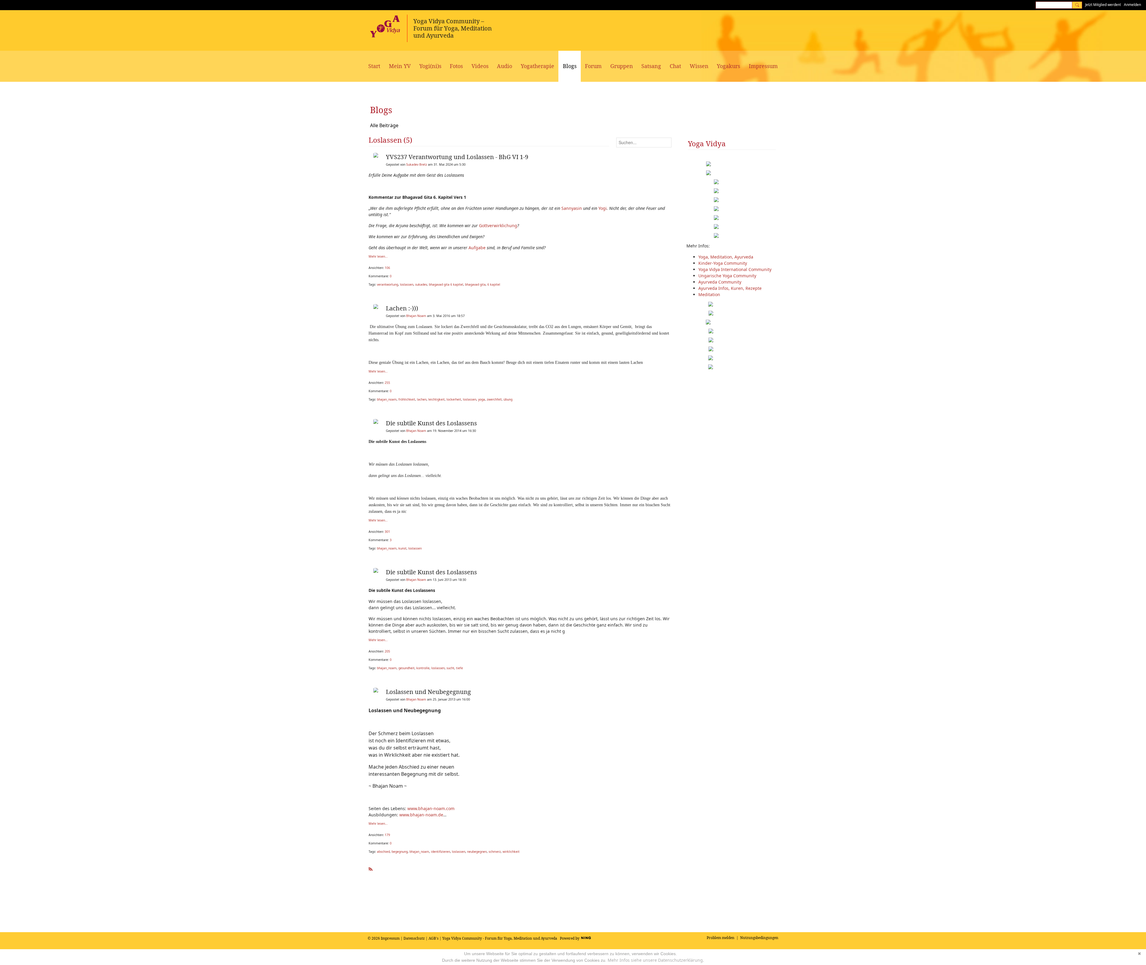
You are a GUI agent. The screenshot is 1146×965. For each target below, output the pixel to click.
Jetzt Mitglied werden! (1103, 4)
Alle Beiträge (384, 125)
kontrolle (422, 668)
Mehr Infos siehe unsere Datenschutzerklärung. (656, 960)
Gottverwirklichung (498, 225)
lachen (421, 399)
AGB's (433, 938)
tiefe (459, 668)
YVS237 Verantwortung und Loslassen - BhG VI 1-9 (457, 157)
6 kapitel (493, 284)
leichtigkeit (436, 399)
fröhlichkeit (406, 399)
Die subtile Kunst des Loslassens (431, 423)
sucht (450, 668)
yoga (481, 399)
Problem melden (720, 937)
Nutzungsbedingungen (759, 937)
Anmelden (1132, 4)
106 (387, 268)
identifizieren (440, 851)
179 (387, 835)
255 (387, 383)
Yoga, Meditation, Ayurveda (725, 257)
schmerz (495, 851)
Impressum (390, 938)
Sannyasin (571, 208)
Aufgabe (477, 247)
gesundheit (406, 668)
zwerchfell (494, 399)
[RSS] (371, 868)
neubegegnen (477, 851)
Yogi (602, 208)
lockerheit (453, 399)
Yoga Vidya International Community (734, 269)
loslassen (406, 284)
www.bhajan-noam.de (421, 815)
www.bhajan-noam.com (431, 808)
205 (387, 651)
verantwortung (387, 284)
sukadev (421, 284)
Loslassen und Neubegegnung (428, 692)
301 (387, 532)
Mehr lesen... (378, 256)
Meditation (709, 294)
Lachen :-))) (402, 308)
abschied (383, 851)
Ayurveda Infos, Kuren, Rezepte (730, 288)
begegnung (400, 851)
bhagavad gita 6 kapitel (446, 284)
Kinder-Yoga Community (722, 263)
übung (507, 399)
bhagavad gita (475, 284)
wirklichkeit (511, 851)
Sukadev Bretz (416, 164)
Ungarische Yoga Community (727, 275)
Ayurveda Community (719, 282)
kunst (402, 548)
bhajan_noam (387, 399)
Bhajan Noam (416, 316)
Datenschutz (414, 938)
